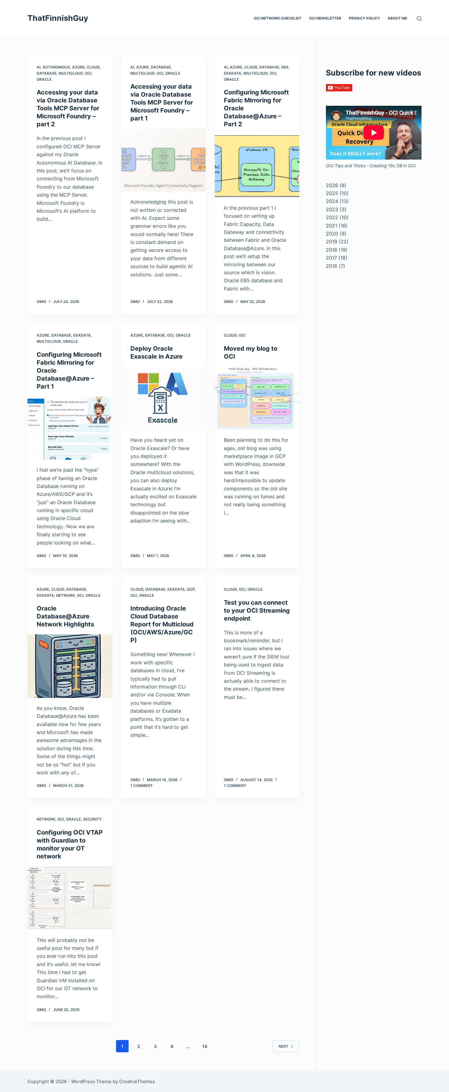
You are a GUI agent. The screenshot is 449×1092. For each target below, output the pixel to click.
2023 (332, 209)
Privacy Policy (364, 18)
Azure (78, 67)
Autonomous (56, 67)
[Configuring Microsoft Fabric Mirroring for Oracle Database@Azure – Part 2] (257, 166)
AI (38, 67)
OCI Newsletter (325, 18)
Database (47, 73)
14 (204, 1046)
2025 (332, 193)
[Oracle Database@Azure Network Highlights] (69, 666)
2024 (332, 201)
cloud (93, 67)
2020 (332, 234)
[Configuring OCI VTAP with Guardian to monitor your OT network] (69, 898)
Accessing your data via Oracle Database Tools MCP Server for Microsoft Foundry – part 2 (68, 108)
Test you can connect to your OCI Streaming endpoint (257, 610)
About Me (397, 18)
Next (283, 1046)
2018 (331, 250)
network (65, 595)
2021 (331, 226)
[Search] (419, 18)
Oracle (44, 79)
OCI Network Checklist (277, 18)
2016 (331, 266)
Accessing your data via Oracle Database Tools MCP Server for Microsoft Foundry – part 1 (161, 102)
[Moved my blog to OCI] (257, 398)
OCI (88, 73)
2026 (332, 185)
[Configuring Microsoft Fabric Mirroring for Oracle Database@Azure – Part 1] (69, 428)
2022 (332, 217)
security (92, 819)
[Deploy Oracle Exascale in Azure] (163, 398)
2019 (331, 241)
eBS (284, 67)
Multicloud (71, 73)
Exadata (232, 73)
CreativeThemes (137, 1081)
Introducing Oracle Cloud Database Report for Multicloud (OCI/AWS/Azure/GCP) (162, 624)
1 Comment (141, 785)
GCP (191, 589)
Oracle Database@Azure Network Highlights (65, 616)
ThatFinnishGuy (57, 18)
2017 (331, 258)
